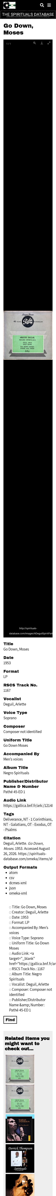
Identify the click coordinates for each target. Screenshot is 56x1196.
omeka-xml (18, 893)
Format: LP (20, 922)
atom (13, 872)
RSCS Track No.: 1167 (28, 968)
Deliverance (12, 819)
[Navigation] (49, 5)
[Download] (41, 43)
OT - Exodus (36, 824)
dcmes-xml (18, 882)
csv (11, 877)
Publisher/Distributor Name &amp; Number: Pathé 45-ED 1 (27, 1005)
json (12, 888)
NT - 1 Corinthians (37, 819)
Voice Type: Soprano (28, 937)
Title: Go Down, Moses (29, 906)
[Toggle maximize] (49, 43)
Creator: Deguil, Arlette (30, 912)
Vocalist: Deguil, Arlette (30, 984)
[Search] (42, 5)
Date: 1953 (20, 917)
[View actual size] (34, 43)
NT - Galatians (14, 824)
